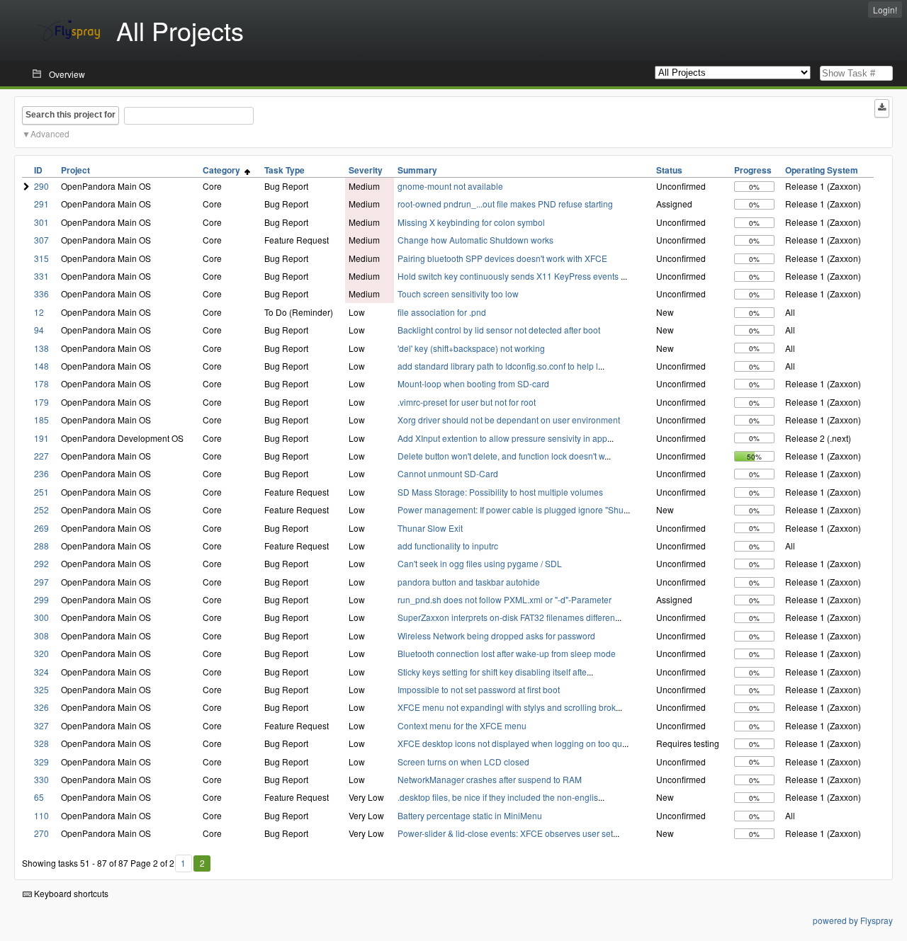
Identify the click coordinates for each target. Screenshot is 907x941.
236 (41, 473)
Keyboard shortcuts (70, 893)
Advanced (49, 133)
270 (41, 833)
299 (41, 599)
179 (41, 402)
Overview (67, 74)
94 (39, 330)
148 (41, 366)
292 (41, 563)
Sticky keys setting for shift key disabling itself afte (492, 672)
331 (41, 276)
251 (41, 492)
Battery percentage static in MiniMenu (470, 815)
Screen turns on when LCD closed (463, 761)
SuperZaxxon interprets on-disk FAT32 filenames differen (506, 617)
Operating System (821, 170)
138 (41, 348)
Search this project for (71, 115)
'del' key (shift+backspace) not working (471, 348)
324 (41, 672)
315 (41, 258)
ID (38, 170)
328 (41, 743)
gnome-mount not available (450, 186)
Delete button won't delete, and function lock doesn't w (501, 456)
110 (41, 815)
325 (41, 689)
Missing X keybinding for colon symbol (471, 222)
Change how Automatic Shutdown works (475, 240)
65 (39, 797)
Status (669, 170)
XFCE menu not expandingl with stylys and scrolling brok (507, 707)
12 (39, 312)
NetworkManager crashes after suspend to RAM (490, 779)
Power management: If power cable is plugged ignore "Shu (511, 509)
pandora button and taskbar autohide (469, 582)
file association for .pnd (442, 312)
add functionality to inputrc (448, 546)
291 (41, 204)
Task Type (284, 170)
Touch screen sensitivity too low (458, 293)
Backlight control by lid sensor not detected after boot (499, 330)
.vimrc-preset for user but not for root (467, 402)
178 (41, 383)
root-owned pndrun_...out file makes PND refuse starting (505, 204)
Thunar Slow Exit (430, 528)
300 (41, 617)
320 (41, 653)
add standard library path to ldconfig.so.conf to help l (498, 366)
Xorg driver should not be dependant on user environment (509, 420)
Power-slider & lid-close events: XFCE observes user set (505, 833)
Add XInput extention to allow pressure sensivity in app (502, 438)
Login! (885, 10)
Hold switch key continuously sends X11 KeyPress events (509, 276)
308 (41, 635)
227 (41, 456)
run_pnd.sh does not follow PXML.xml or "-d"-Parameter (505, 599)
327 (41, 725)
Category (223, 170)
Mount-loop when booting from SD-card (473, 383)
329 (41, 761)
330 (41, 779)
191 (41, 438)
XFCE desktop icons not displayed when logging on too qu (510, 743)
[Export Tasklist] (881, 108)
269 (41, 528)
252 (41, 509)
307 (41, 240)
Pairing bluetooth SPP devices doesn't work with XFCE (502, 258)
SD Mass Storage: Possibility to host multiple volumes (500, 492)
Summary (417, 170)
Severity (366, 170)
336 (41, 293)
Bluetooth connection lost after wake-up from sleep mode (507, 653)
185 (41, 420)
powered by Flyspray (853, 920)
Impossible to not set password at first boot (479, 689)
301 (41, 222)
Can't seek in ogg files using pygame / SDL (480, 563)
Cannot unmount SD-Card (448, 473)
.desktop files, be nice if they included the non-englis (498, 797)
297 (41, 582)
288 (41, 546)
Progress (753, 170)
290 (41, 186)
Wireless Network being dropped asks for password (496, 635)
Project (75, 170)
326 (41, 707)
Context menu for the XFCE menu (462, 725)
